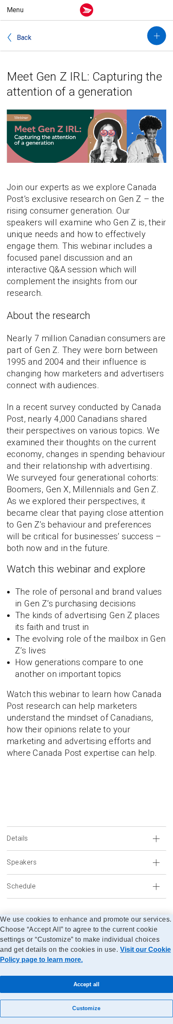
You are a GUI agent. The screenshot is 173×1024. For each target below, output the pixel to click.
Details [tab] (17, 838)
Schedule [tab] (21, 886)
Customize (86, 1008)
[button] (39, 10)
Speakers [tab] (22, 862)
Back (24, 38)
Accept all (86, 984)
